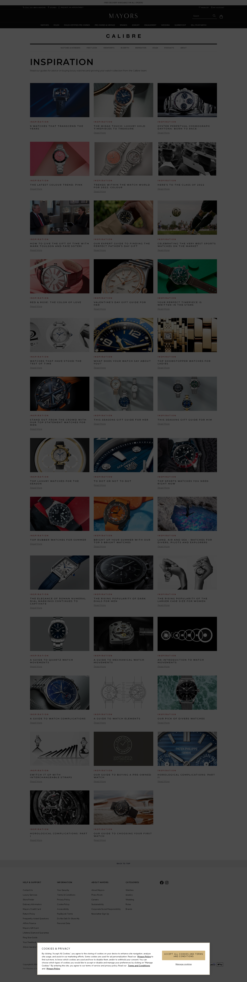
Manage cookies (184, 964)
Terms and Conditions (139, 965)
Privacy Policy (144, 956)
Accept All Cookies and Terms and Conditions (183, 955)
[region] (123, 959)
